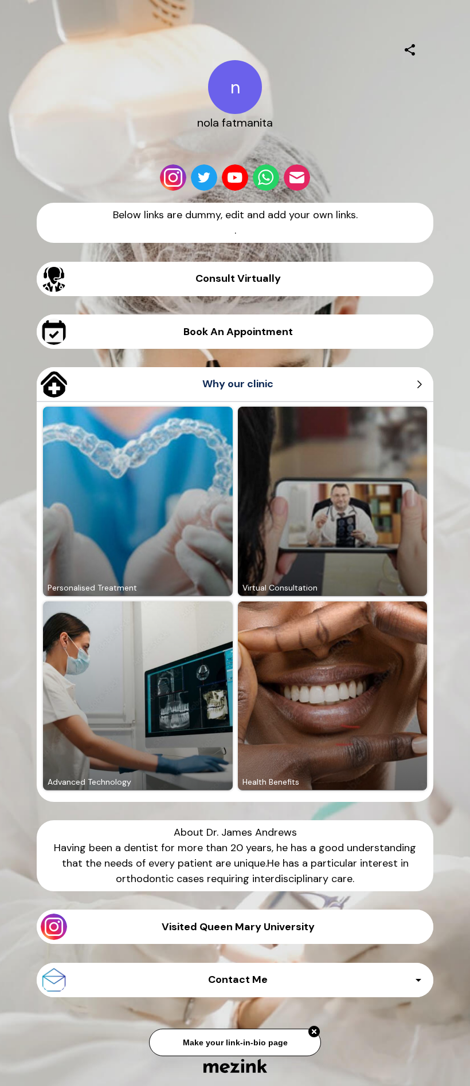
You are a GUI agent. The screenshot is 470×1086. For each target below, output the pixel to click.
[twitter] (204, 177)
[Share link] (410, 48)
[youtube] (235, 177)
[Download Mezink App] (235, 1065)
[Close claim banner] (314, 1030)
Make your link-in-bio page (234, 1040)
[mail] (297, 177)
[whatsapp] (266, 177)
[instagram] (173, 177)
